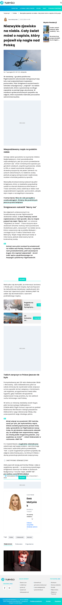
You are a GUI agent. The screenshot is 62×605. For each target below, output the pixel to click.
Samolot (29, 537)
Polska (15, 13)
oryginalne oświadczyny (28, 444)
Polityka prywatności (36, 601)
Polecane (18, 544)
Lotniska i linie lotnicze (27, 8)
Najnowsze (8, 544)
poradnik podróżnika (54, 8)
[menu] (4, 587)
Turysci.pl (7, 13)
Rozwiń (22, 279)
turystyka (14, 8)
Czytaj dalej (38, 318)
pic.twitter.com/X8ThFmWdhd (16, 474)
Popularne (29, 544)
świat (44, 8)
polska (38, 8)
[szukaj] (61, 3)
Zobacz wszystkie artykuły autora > (32, 526)
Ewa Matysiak (13, 19)
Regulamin (58, 601)
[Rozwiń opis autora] (32, 519)
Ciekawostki (20, 537)
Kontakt (48, 601)
